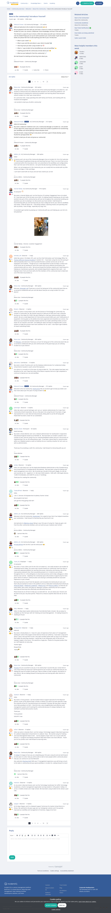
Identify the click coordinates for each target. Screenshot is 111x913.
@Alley (17, 755)
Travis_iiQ (17, 561)
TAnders (81, 51)
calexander (82, 62)
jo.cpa (81, 72)
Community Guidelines (81, 23)
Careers (47, 885)
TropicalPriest (18, 490)
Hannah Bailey (18, 189)
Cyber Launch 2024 (80, 38)
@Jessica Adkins (53, 585)
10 (43, 81)
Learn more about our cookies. (87, 901)
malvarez (16, 782)
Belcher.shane (18, 429)
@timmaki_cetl (24, 288)
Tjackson (16, 694)
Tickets (77, 30)
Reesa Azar (17, 87)
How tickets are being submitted (84, 33)
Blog (61, 888)
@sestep (16, 668)
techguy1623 (17, 628)
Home (8, 9)
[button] (87, 3)
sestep (16, 465)
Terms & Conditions (43, 871)
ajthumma (17, 362)
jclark (81, 67)
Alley (15, 608)
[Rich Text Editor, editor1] (39, 846)
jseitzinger (17, 407)
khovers (16, 309)
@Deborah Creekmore (30, 585)
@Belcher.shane (28, 523)
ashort (16, 729)
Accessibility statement (67, 871)
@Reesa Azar (42, 585)
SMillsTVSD (82, 56)
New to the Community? (82, 18)
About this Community (39, 9)
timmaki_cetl (17, 255)
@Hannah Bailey (19, 585)
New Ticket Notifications (82, 28)
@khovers (18, 342)
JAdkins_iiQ (17, 154)
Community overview (18, 9)
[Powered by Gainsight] (56, 867)
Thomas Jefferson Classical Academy (24, 260)
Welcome (28, 9)
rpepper (16, 804)
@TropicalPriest (18, 544)
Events (46, 3)
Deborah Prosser (19, 24)
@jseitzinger (36, 516)
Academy (52, 3)
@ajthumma (36, 389)
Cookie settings (54, 871)
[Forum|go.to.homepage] (13, 3)
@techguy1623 (26, 761)
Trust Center (63, 885)
